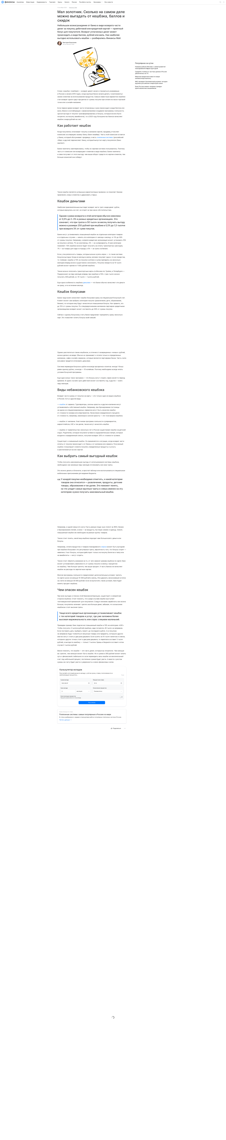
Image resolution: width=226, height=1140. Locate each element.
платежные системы (105, 137)
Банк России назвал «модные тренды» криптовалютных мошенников (148, 87)
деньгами (86, 282)
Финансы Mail (73, 7)
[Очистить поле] (89, 683)
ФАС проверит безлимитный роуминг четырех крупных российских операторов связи (151, 82)
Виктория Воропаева (69, 42)
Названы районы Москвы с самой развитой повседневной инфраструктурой (150, 67)
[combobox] (81, 691)
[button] (91, 67)
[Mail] (2, 2)
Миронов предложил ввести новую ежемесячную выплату (147, 77)
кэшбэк (62, 404)
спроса (104, 547)
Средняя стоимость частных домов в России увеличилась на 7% (151, 72)
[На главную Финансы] (9, 2)
